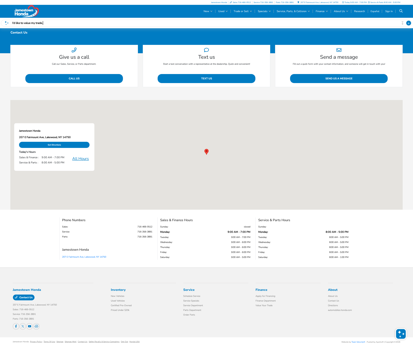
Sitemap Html (70, 341)
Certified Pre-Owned (121, 305)
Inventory (118, 290)
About (332, 290)
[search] (401, 11)
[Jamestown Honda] (40, 11)
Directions (333, 305)
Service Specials (191, 300)
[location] (298, 2)
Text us (206, 78)
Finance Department (266, 300)
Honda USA (134, 341)
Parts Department (192, 310)
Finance (261, 290)
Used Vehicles (118, 300)
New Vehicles (117, 296)
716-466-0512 (144, 226)
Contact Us (26, 297)
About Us (333, 296)
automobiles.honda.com (340, 310)
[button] (206, 152)
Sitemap (59, 341)
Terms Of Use (49, 341)
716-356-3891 (144, 231)
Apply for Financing (265, 296)
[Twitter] (23, 326)
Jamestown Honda (21, 341)
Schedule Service (191, 296)
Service (189, 290)
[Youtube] (29, 326)
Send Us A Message (339, 78)
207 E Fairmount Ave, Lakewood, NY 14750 (84, 256)
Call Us (74, 78)
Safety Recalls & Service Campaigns (104, 341)
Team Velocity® (358, 342)
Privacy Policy (36, 341)
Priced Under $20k (120, 310)
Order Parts (189, 314)
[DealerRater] (36, 326)
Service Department (193, 305)
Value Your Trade (264, 305)
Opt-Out (124, 341)
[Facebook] (16, 326)
